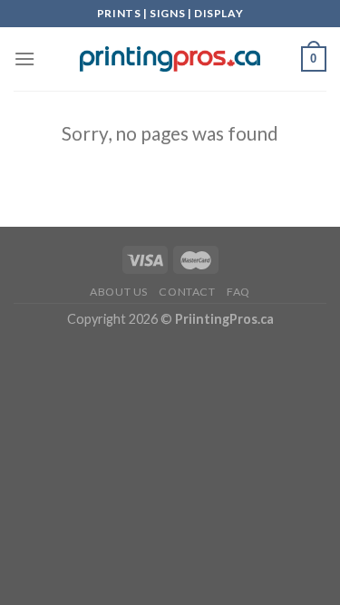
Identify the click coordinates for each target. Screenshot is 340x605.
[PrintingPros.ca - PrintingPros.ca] (170, 59)
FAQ (238, 291)
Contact (187, 291)
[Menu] (24, 58)
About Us (119, 291)
